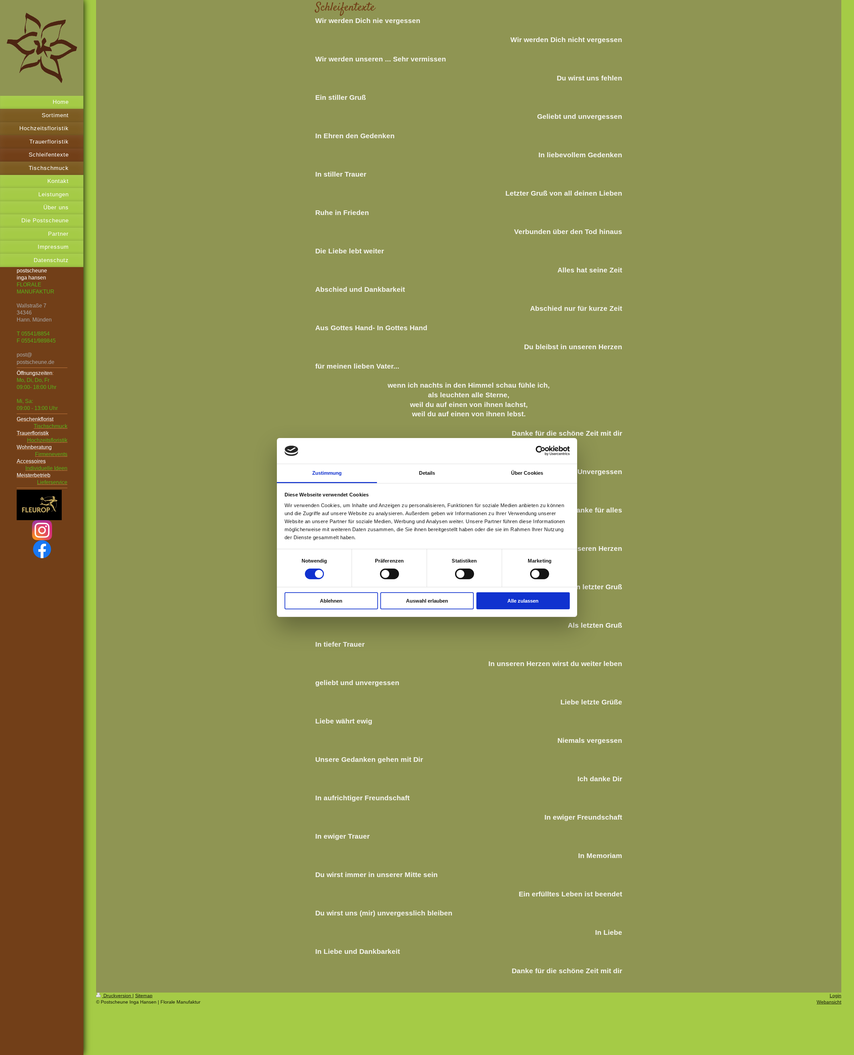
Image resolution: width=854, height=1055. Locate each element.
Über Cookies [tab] (527, 473)
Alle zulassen (522, 601)
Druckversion (117, 995)
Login (835, 995)
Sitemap (143, 995)
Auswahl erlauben (427, 601)
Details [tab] (427, 473)
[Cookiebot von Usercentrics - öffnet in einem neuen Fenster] (540, 451)
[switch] (389, 574)
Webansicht (829, 1002)
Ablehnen (331, 601)
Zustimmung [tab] (327, 473)
